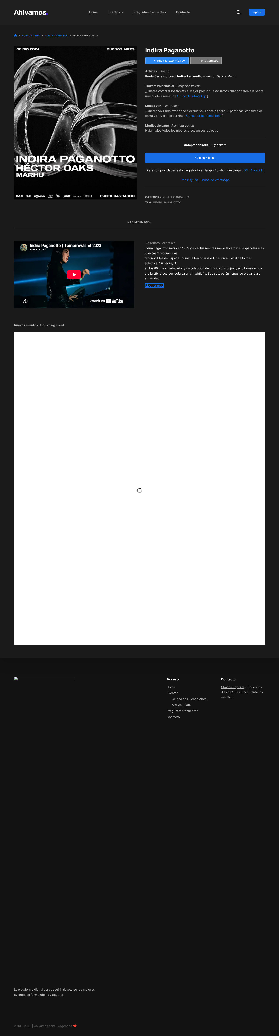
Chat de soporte (232, 687)
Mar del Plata (181, 705)
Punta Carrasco (176, 197)
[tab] (139, 222)
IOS (245, 170)
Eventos (114, 12)
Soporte (257, 12)
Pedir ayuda (189, 180)
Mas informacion (139, 222)
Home (93, 12)
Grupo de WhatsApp (191, 96)
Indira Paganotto (167, 202)
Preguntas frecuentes (149, 12)
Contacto (183, 12)
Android (256, 170)
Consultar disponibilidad (203, 116)
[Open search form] (239, 12)
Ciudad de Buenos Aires (189, 699)
